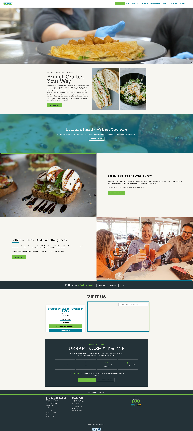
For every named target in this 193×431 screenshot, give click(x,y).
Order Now (120, 4)
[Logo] (136, 401)
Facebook (113, 285)
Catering (145, 4)
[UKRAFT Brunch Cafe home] (8, 3)
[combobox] (133, 304)
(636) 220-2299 (76, 404)
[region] (118, 317)
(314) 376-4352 (50, 406)
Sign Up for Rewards (87, 380)
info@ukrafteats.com (51, 408)
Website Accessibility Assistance (96, 424)
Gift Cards (173, 4)
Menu (127, 4)
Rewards (182, 4)
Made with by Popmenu (53, 392)
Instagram (101, 285)
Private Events (155, 4)
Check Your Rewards (106, 380)
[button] (135, 3)
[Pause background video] (192, 63)
